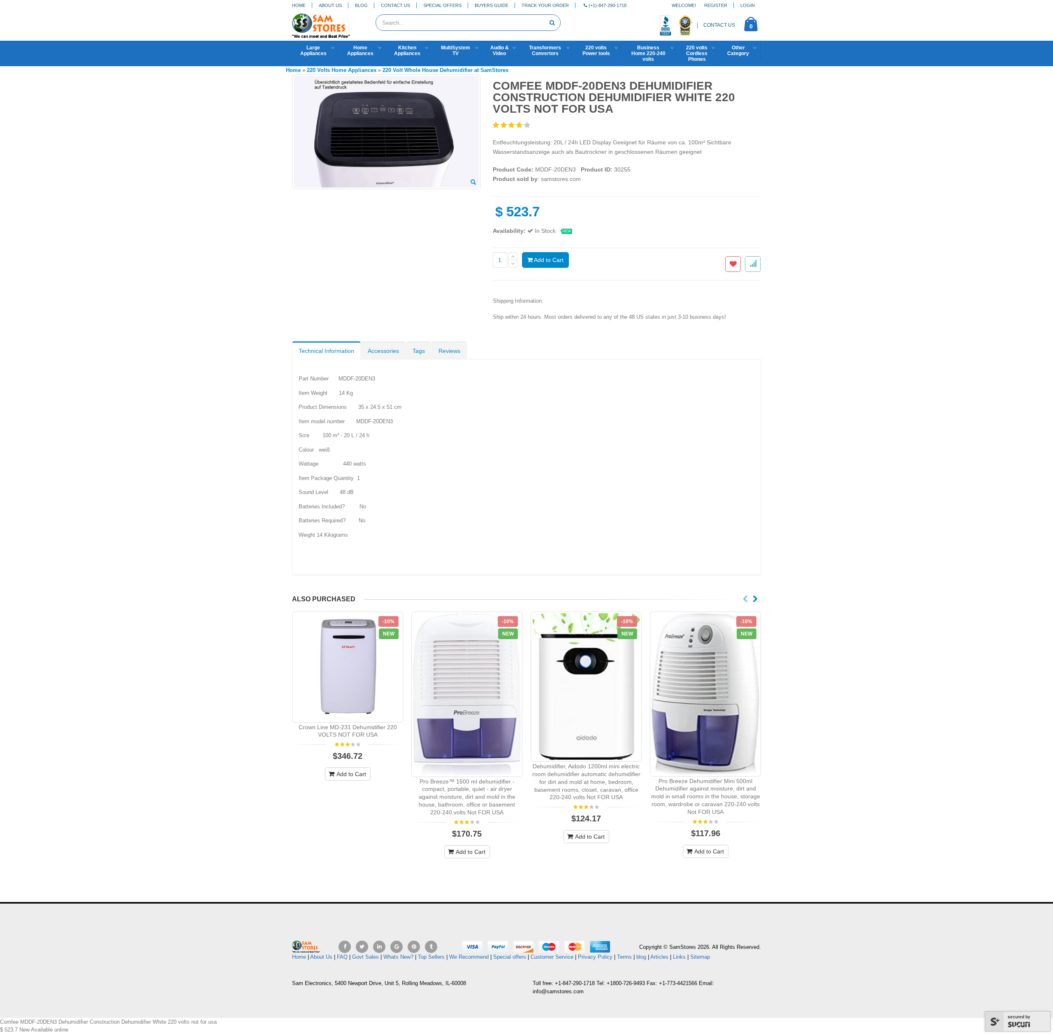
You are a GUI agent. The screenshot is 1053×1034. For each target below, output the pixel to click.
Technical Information (326, 351)
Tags (419, 351)
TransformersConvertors (545, 50)
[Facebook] (345, 947)
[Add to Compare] (753, 264)
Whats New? (398, 957)
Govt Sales (365, 957)
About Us (330, 5)
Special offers (509, 957)
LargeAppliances (313, 50)
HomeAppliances (360, 50)
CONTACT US (719, 25)
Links (679, 957)
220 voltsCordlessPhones (696, 53)
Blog (361, 5)
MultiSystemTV (455, 50)
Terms (625, 957)
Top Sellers (431, 957)
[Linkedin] (379, 947)
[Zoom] (473, 183)
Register (715, 5)
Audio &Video (499, 50)
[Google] (396, 947)
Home (299, 5)
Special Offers (442, 5)
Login (747, 5)
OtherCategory (738, 50)
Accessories (383, 351)
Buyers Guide (491, 5)
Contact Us (395, 5)
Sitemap (700, 957)
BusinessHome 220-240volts (648, 53)
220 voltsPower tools (596, 50)
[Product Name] (347, 667)
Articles (659, 957)
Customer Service (552, 957)
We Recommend (469, 957)
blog (641, 957)
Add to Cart (548, 260)
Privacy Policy (595, 957)
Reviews (449, 351)
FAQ (342, 957)
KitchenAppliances (407, 50)
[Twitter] (362, 947)
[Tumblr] (431, 947)
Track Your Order (545, 5)
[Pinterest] (414, 947)
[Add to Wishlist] (733, 264)
